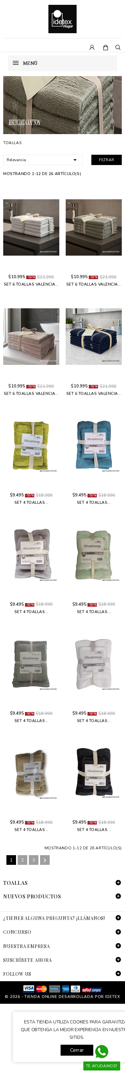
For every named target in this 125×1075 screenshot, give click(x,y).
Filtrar (106, 159)
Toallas (15, 882)
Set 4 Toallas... (31, 502)
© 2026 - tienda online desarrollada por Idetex (62, 996)
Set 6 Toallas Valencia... (31, 284)
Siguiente (45, 860)
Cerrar (77, 1050)
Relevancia (43, 160)
